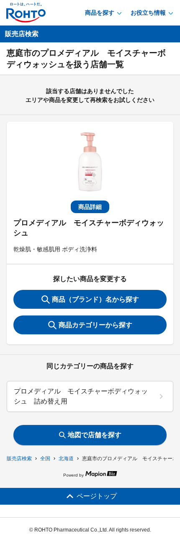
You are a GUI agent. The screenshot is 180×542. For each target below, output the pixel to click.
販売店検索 (19, 458)
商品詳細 (90, 206)
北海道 (66, 458)
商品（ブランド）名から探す (95, 299)
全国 (45, 458)
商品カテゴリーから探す (95, 324)
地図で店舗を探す (94, 434)
